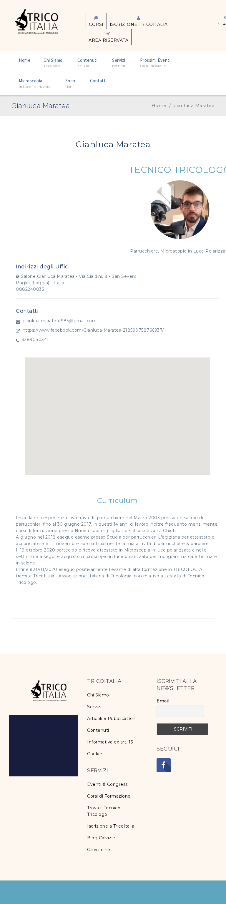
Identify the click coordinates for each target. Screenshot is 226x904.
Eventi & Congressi (108, 784)
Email (163, 701)
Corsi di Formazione (109, 796)
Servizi (94, 706)
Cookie (94, 753)
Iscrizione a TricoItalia (110, 826)
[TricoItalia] (36, 21)
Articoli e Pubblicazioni (112, 718)
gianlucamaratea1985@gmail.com (60, 320)
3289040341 (35, 339)
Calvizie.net (99, 849)
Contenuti (98, 730)
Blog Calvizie (101, 837)
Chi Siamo (98, 695)
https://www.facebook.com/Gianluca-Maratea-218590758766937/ (93, 330)
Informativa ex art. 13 (110, 742)
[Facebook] (164, 765)
